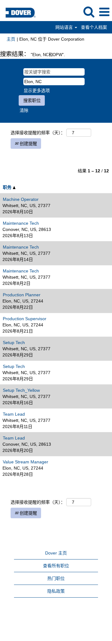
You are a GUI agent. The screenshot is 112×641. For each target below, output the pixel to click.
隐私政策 (56, 591)
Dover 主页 (56, 552)
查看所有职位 (56, 565)
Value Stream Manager (25, 461)
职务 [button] (8, 187)
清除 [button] (24, 110)
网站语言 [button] (64, 27)
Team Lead (14, 414)
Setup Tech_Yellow (21, 390)
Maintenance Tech (21, 223)
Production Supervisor (24, 318)
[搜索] (88, 11)
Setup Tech (14, 342)
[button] (104, 12)
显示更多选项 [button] (37, 90)
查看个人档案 (94, 27)
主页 (11, 39)
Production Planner (21, 294)
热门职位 (56, 578)
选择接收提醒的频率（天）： (38, 132)
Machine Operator (21, 199)
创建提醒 (27, 143)
